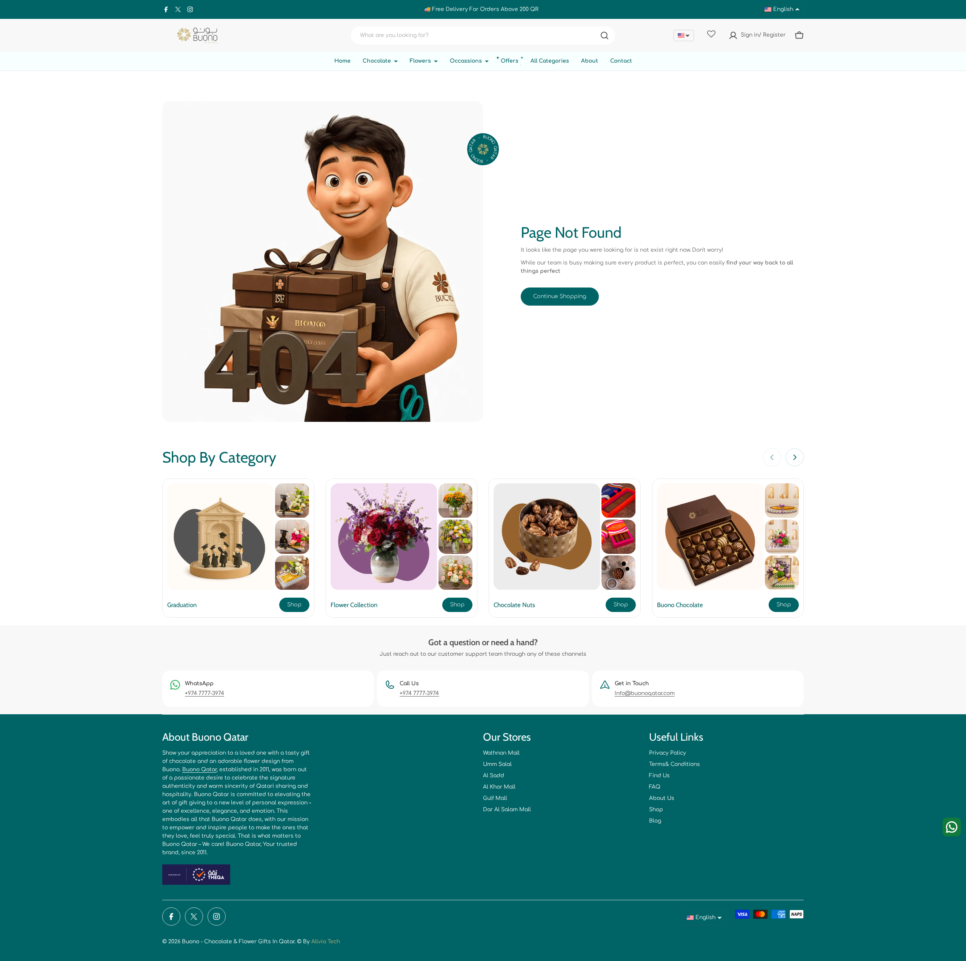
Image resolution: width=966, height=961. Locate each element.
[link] (292, 500)
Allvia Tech (325, 941)
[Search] (604, 35)
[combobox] (483, 35)
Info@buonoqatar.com (645, 693)
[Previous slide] (772, 457)
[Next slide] (795, 457)
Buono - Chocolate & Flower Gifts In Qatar (238, 941)
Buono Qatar (199, 769)
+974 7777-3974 (204, 693)
